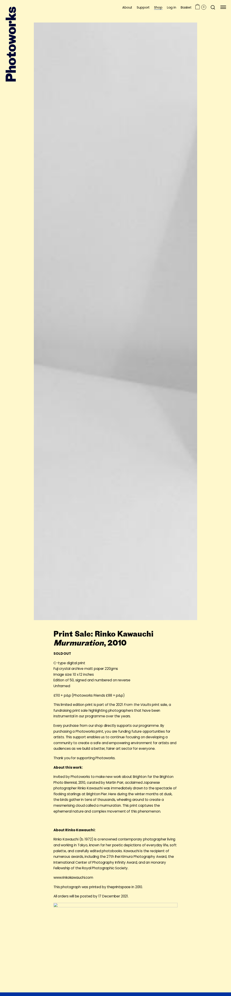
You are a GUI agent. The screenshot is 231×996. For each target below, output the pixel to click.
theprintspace (119, 887)
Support (143, 7)
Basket (186, 7)
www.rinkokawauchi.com (73, 877)
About (127, 7)
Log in (171, 7)
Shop (158, 7)
